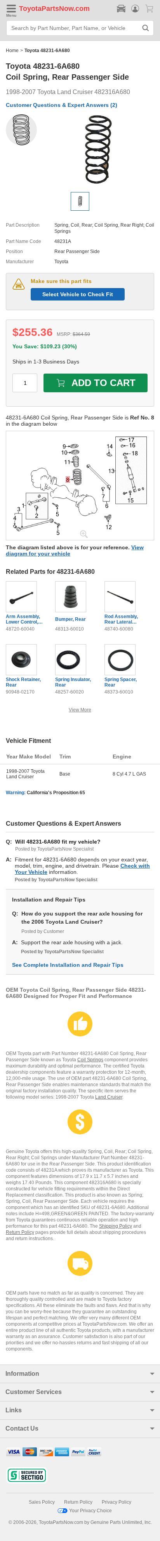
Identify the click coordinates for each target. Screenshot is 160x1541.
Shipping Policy (115, 1226)
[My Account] (135, 8)
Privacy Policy (116, 1502)
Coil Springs (90, 1059)
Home (12, 50)
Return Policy (20, 1232)
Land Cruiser (108, 1097)
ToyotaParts (39, 8)
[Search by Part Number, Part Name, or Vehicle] (145, 28)
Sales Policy (42, 1502)
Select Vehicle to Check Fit (77, 294)
